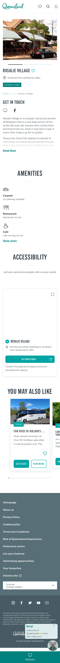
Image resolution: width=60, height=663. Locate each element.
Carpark (8, 195)
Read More (9, 150)
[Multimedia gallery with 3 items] (30, 42)
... (13, 94)
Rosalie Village (16, 70)
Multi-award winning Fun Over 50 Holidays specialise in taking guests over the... (29, 440)
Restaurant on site (12, 217)
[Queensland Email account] (47, 603)
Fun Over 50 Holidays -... (30, 431)
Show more (10, 240)
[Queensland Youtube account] (38, 603)
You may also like (30, 390)
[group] (30, 438)
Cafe (5, 231)
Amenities (29, 172)
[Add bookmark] (33, 71)
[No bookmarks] (40, 6)
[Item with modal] (30, 39)
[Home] (12, 8)
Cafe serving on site (13, 235)
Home (6, 93)
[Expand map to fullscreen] (52, 294)
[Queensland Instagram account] (13, 603)
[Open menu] (56, 6)
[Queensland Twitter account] (30, 603)
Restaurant (10, 213)
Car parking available (13, 199)
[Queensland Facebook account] (21, 603)
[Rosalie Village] (30, 39)
